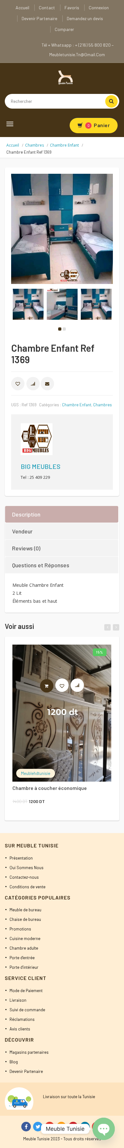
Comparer (64, 29)
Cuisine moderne (25, 938)
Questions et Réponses (40, 565)
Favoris (72, 7)
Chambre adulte (24, 948)
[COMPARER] (33, 383)
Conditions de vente (27, 886)
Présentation (21, 858)
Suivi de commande (27, 1009)
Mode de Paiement (26, 990)
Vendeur (22, 531)
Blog (14, 1061)
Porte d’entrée (22, 957)
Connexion (99, 7)
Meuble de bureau (25, 909)
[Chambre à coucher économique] (61, 713)
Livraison (18, 1000)
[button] (17, 383)
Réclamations (22, 1019)
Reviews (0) (26, 548)
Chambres (34, 145)
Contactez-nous (24, 877)
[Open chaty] (104, 1129)
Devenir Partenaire (39, 18)
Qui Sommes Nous (27, 867)
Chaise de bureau (25, 919)
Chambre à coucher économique (49, 788)
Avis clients (20, 1028)
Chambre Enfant (64, 145)
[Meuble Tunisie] (64, 77)
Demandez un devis (85, 18)
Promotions (20, 928)
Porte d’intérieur (24, 967)
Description (26, 514)
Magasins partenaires (29, 1052)
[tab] (62, 514)
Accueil (22, 7)
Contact (47, 7)
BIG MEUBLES (40, 466)
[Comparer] (80, 686)
